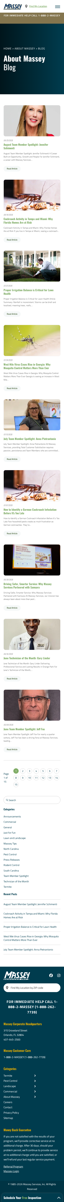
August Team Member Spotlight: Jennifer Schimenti (26, 146)
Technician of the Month (16, 881)
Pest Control (10, 854)
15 (16, 784)
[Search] (7, 987)
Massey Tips (10, 843)
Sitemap (8, 1118)
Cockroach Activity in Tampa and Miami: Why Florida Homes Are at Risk (28, 220)
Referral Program (13, 1166)
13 (49, 778)
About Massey (25, 49)
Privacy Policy (11, 1113)
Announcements (12, 816)
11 (36, 778)
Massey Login (11, 1171)
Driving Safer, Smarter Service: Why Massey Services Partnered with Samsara (28, 585)
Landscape (10, 1086)
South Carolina (11, 870)
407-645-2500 (12, 1039)
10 (29, 778)
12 (43, 778)
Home (8, 49)
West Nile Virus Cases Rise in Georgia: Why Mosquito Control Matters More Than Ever (27, 366)
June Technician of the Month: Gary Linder (27, 658)
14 (56, 778)
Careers (8, 1102)
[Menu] (57, 7)
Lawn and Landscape (15, 838)
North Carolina (11, 849)
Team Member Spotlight (16, 876)
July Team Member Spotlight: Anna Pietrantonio (30, 439)
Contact (8, 1107)
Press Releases (12, 860)
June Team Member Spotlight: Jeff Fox (24, 729)
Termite (8, 887)
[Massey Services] (13, 7)
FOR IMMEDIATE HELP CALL (32, 15)
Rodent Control (11, 865)
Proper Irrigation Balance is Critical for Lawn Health (29, 291)
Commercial (10, 822)
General (8, 827)
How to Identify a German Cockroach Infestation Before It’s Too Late (30, 511)
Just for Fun (10, 832)
